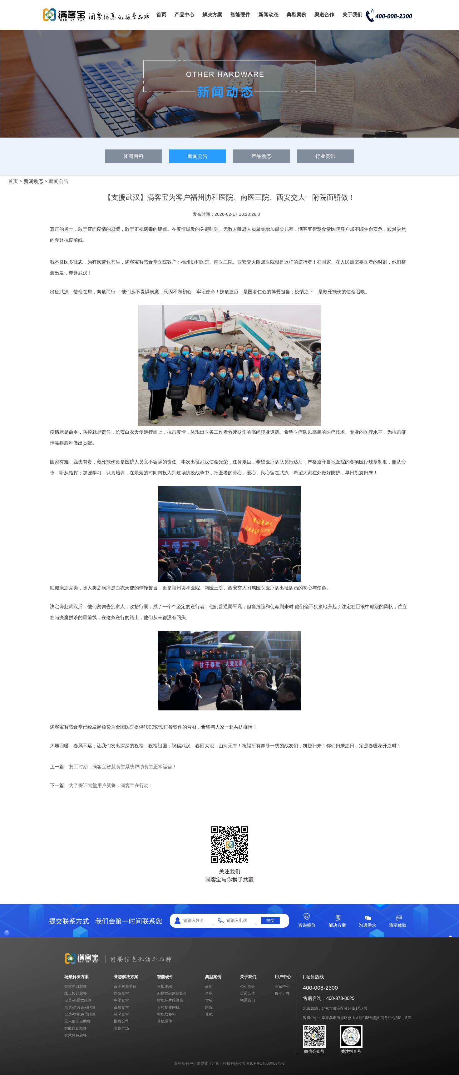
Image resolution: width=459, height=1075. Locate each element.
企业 (209, 993)
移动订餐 (282, 993)
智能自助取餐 (75, 1028)
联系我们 (247, 1000)
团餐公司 (121, 1021)
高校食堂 (121, 1007)
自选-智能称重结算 (80, 1014)
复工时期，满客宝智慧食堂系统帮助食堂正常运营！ (123, 766)
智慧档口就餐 (75, 986)
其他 (209, 1014)
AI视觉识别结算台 (172, 993)
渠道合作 (324, 14)
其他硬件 (164, 1021)
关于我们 (353, 14)
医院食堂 (121, 993)
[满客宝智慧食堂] (98, 22)
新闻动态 (269, 14)
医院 (209, 1007)
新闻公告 (198, 156)
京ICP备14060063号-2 (265, 1063)
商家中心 (282, 986)
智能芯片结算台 (170, 1000)
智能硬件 (240, 14)
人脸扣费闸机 (168, 1007)
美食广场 (121, 1028)
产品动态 (261, 156)
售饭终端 (164, 986)
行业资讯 (325, 156)
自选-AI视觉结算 (77, 1000)
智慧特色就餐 (75, 1035)
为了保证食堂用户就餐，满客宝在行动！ (111, 785)
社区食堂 (121, 1014)
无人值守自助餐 (77, 1021)
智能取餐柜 (166, 1014)
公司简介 (247, 986)
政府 (209, 986)
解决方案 (212, 14)
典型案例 (297, 14)
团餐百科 (134, 156)
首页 (161, 14)
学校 (209, 1000)
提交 (270, 920)
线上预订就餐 (75, 993)
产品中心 (185, 14)
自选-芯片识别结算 (80, 1007)
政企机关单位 (125, 986)
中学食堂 (121, 1000)
